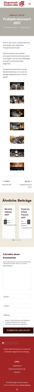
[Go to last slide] (5, 222)
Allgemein (13, 15)
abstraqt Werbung (25, 385)
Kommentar (8, 266)
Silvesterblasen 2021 (8, 212)
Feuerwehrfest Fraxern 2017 (25, 213)
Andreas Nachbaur (11, 27)
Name (7, 297)
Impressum (17, 366)
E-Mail (7, 306)
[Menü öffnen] (29, 4)
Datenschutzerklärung (17, 369)
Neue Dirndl (6, 183)
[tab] (13, 240)
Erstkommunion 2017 (26, 184)
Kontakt (17, 372)
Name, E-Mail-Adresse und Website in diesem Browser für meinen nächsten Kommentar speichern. (17, 322)
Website (7, 315)
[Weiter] (28, 222)
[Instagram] (17, 389)
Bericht (21, 15)
